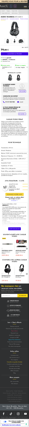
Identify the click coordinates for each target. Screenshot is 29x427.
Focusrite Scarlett (18, 395)
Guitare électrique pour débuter (14, 397)
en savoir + (22, 114)
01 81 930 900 (17, 311)
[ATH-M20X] (10, 77)
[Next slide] (27, 249)
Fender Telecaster (7, 393)
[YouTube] (25, 414)
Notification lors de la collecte (11, 425)
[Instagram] (18, 414)
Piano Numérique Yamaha (14, 401)
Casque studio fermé (6, 13)
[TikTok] (11, 414)
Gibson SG (14, 393)
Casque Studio (14, 11)
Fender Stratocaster (18, 391)
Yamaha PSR (10, 395)
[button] (7, 41)
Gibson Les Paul (9, 391)
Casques (8, 11)
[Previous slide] (2, 249)
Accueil (3, 11)
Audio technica (15, 13)
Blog (14, 373)
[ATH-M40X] (18, 77)
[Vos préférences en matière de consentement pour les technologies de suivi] (26, 424)
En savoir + (14, 200)
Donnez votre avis (14, 194)
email (21, 102)
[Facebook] (3, 414)
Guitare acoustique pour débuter (14, 399)
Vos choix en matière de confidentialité (16, 421)
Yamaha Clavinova (22, 393)
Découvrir (22, 91)
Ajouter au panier (14, 54)
